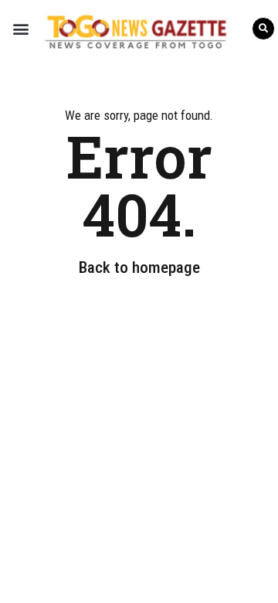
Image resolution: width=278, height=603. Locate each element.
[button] (20, 28)
